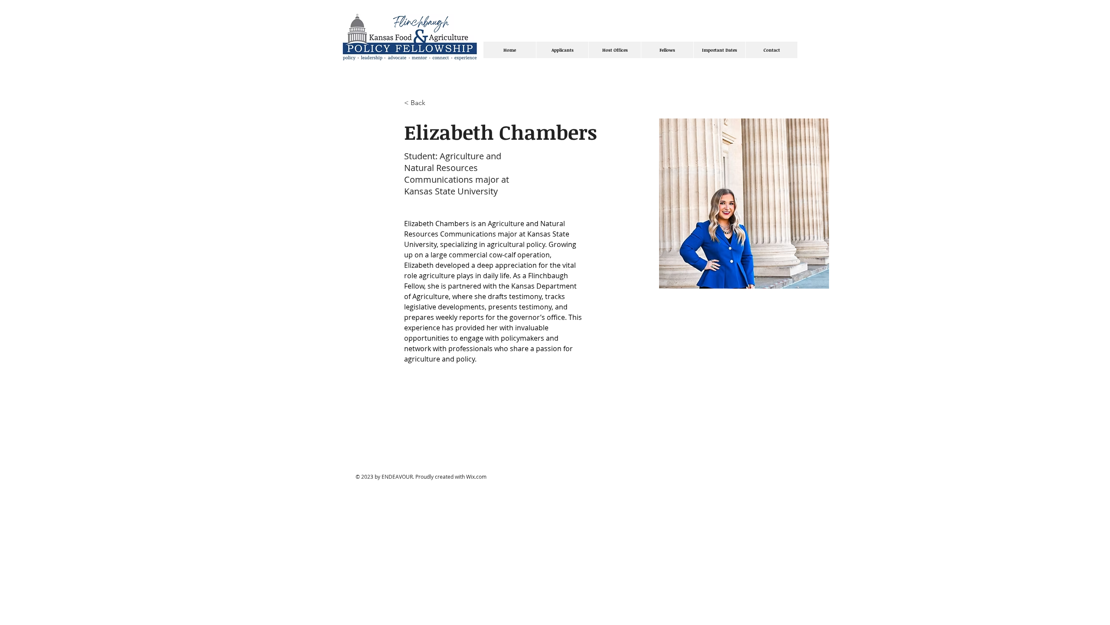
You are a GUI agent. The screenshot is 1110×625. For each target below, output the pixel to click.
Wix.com (476, 476)
